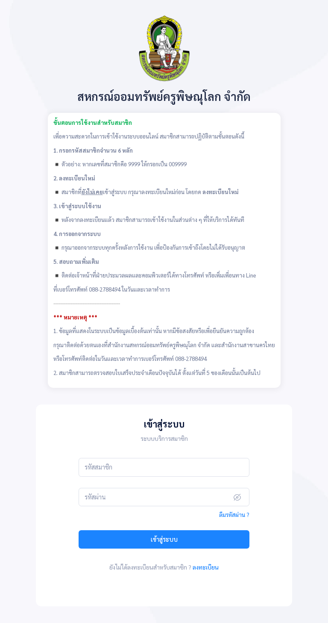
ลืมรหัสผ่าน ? (234, 514)
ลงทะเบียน (206, 567)
